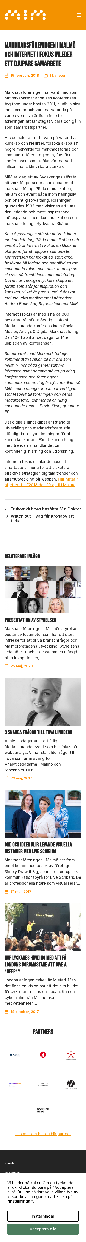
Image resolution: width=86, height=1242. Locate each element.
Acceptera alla (43, 1229)
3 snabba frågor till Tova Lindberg (38, 732)
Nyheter (59, 75)
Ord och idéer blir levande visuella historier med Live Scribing (38, 848)
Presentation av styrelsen (30, 620)
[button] (79, 15)
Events (10, 1163)
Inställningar (43, 1216)
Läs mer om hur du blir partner (43, 1134)
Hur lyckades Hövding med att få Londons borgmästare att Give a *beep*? (36, 964)
